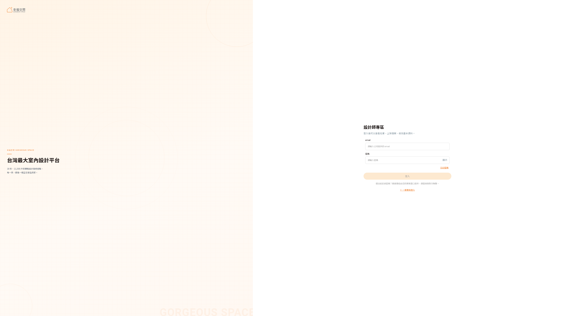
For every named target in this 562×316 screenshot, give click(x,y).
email (367, 140)
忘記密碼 (444, 167)
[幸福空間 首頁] (126, 9)
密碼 (367, 154)
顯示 (445, 160)
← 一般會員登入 (407, 189)
